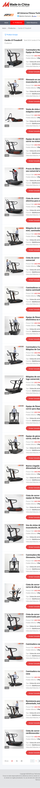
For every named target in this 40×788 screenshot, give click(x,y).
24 (12, 761)
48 (21, 761)
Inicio (6, 23)
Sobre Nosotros (32, 23)
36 (17, 761)
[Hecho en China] (16, 4)
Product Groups (12, 35)
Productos (18, 23)
